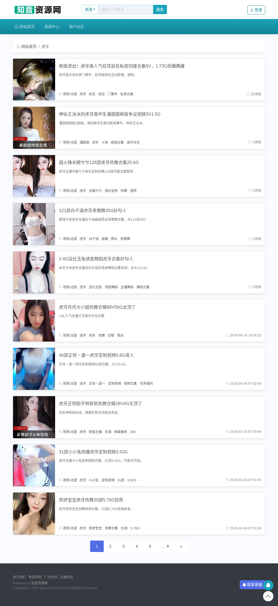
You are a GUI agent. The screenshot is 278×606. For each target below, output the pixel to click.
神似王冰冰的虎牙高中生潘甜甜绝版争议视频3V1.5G (109, 114)
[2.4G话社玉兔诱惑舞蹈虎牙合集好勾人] (34, 272)
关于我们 (19, 577)
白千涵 (94, 239)
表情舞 (125, 239)
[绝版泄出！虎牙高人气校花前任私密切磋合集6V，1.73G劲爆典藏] (34, 79)
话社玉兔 (95, 287)
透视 (133, 190)
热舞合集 (111, 528)
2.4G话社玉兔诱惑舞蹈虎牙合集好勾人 (96, 259)
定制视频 (114, 384)
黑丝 (114, 239)
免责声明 (35, 577)
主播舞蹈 (127, 287)
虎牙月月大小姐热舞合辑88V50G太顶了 (97, 307)
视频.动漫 (69, 94)
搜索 (160, 9)
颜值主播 (95, 432)
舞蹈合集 (143, 287)
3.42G (131, 480)
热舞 (124, 190)
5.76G (135, 528)
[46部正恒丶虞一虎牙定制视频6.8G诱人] (34, 368)
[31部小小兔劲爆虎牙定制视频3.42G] (34, 465)
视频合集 (130, 384)
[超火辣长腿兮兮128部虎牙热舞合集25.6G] (34, 175)
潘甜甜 (84, 142)
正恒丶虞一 (97, 384)
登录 (258, 10)
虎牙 (83, 94)
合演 (108, 432)
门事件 (112, 94)
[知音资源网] (41, 9)
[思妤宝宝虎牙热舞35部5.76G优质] (34, 513)
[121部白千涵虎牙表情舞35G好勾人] (34, 224)
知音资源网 (39, 583)
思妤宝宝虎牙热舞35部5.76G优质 (91, 500)
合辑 (111, 335)
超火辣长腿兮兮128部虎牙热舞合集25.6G (99, 162)
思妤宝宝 (95, 528)
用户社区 (76, 26)
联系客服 (254, 584)
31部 (120, 480)
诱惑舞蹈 (111, 287)
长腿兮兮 (95, 190)
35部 (124, 528)
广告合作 (50, 577)
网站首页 (26, 26)
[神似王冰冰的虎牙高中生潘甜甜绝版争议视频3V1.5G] (34, 127)
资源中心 (51, 26)
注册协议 (66, 577)
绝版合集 (117, 142)
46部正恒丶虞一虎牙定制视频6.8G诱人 (96, 355)
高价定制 (111, 190)
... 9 (165, 546)
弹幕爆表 (120, 432)
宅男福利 (146, 384)
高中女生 (133, 142)
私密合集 (126, 94)
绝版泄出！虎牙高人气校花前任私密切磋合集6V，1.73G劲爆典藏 (122, 66)
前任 (101, 94)
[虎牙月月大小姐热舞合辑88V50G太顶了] (34, 320)
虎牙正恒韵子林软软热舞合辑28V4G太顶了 (100, 403)
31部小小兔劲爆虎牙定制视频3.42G (93, 452)
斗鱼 (105, 142)
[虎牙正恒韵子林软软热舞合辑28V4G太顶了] (34, 417)
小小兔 (94, 480)
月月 (92, 335)
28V (133, 432)
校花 (92, 94)
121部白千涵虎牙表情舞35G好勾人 (93, 210)
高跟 (105, 239)
